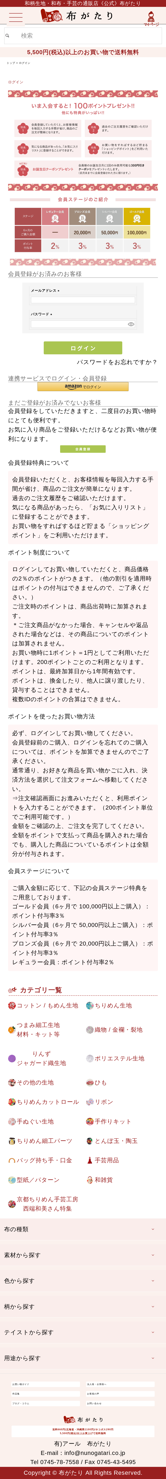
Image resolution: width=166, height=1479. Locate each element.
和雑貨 (104, 1180)
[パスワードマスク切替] (131, 324)
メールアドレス (46, 290)
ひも (101, 1082)
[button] (83, 386)
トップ (11, 62)
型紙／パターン (38, 1180)
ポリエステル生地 (120, 1058)
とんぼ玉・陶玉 (116, 1141)
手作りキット (113, 1121)
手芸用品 (107, 1160)
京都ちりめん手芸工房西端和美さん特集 (47, 1204)
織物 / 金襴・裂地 (119, 1029)
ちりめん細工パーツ (45, 1141)
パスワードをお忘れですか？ (117, 362)
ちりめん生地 (113, 1005)
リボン (104, 1102)
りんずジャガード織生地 (41, 1058)
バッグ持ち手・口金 (44, 1160)
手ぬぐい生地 (35, 1121)
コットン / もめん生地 (47, 1005)
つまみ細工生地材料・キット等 (38, 1030)
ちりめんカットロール (48, 1102)
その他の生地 (35, 1082)
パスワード (42, 314)
